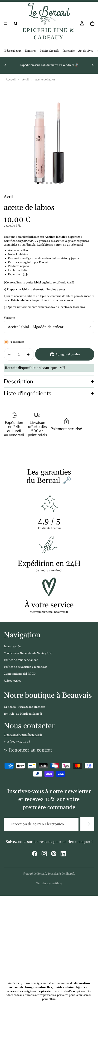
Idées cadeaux (12, 51)
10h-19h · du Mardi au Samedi (23, 714)
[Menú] (5, 23)
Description (18, 381)
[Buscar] (15, 23)
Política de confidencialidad (21, 660)
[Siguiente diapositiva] (93, 65)
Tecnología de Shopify (61, 874)
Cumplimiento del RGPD (19, 674)
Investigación (12, 646)
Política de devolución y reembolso (25, 667)
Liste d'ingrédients (27, 393)
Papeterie (69, 51)
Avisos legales (12, 681)
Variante (9, 318)
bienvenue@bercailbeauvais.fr (23, 735)
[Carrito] (92, 23)
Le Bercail (40, 874)
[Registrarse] (87, 824)
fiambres (30, 51)
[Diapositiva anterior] (5, 65)
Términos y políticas (49, 883)
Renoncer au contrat (30, 750)
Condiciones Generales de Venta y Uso (28, 653)
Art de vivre (85, 51)
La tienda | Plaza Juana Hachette (24, 707)
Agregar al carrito (68, 354)
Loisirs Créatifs (49, 51)
